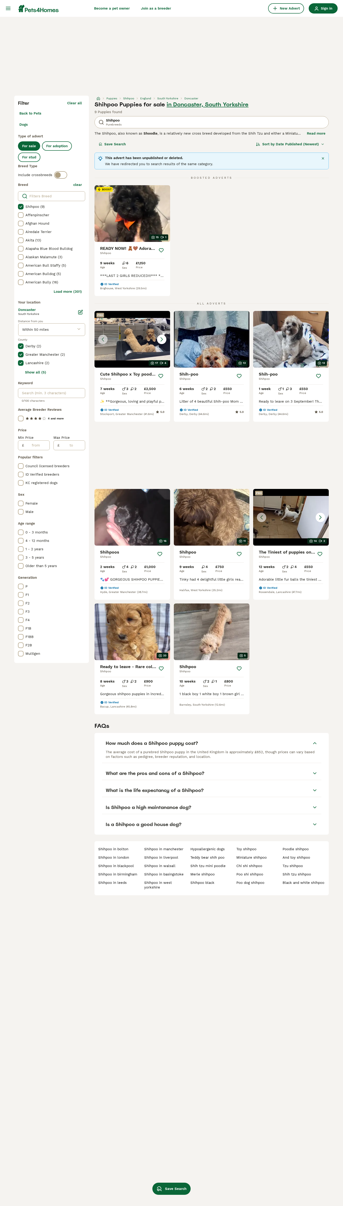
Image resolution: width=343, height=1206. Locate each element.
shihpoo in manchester (163, 849)
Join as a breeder (156, 8)
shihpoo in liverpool (161, 857)
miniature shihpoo (251, 857)
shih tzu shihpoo (297, 874)
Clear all (74, 103)
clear (77, 185)
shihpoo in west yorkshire (158, 885)
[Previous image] (103, 339)
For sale (29, 146)
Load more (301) (68, 291)
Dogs (23, 124)
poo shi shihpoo (249, 874)
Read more (316, 133)
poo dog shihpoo (250, 883)
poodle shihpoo (296, 849)
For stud (29, 157)
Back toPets (30, 113)
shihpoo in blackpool (116, 866)
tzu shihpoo (293, 866)
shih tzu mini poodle (208, 866)
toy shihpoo (246, 849)
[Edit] (80, 312)
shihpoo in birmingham (117, 874)
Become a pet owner (112, 8)
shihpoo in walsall (159, 866)
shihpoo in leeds (112, 883)
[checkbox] (20, 206)
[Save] (161, 250)
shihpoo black (202, 883)
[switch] (60, 175)
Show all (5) (35, 372)
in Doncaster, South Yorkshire (207, 104)
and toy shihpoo (296, 857)
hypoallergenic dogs (207, 849)
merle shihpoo (202, 874)
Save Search (115, 144)
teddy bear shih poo (207, 857)
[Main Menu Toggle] (8, 8)
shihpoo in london (113, 857)
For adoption (57, 146)
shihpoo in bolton (113, 849)
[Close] (323, 158)
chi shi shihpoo (249, 866)
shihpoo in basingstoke (164, 874)
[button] (132, 339)
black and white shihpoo (303, 883)
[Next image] (161, 339)
